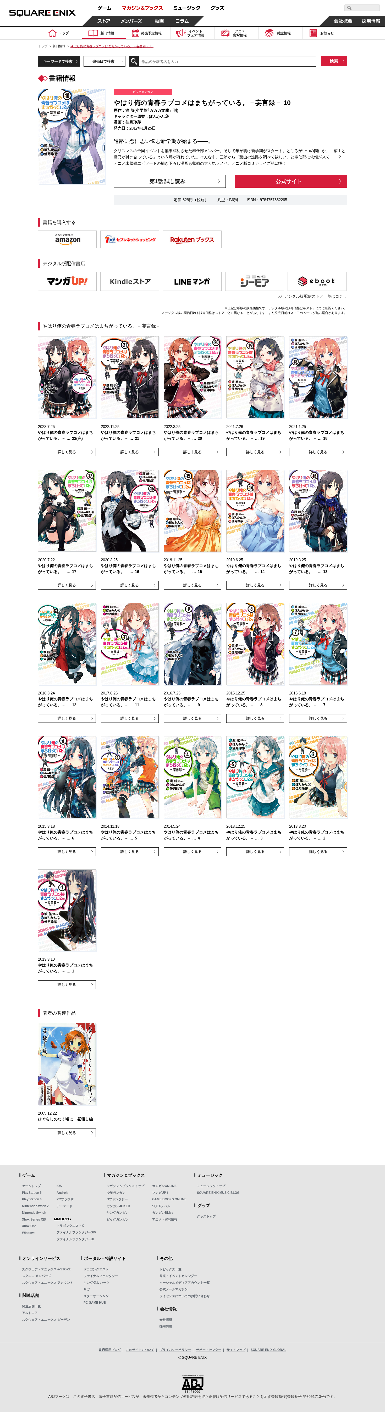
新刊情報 (59, 46)
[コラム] (182, 21)
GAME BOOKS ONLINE (169, 1199)
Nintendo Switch (34, 1213)
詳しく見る (67, 452)
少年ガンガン (116, 1193)
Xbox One (29, 1226)
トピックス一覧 (171, 1269)
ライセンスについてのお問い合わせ (185, 1296)
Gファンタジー (117, 1199)
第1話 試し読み (167, 181)
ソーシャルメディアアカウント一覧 (185, 1283)
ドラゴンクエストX (70, 1226)
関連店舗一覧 (31, 1306)
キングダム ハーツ (96, 1283)
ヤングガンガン (118, 1213)
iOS (59, 1186)
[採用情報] (371, 21)
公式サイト (289, 181)
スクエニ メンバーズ (36, 1276)
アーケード (64, 1206)
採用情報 (166, 1326)
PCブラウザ (65, 1199)
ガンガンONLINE (164, 1186)
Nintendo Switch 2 (35, 1206)
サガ (87, 1289)
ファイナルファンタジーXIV (76, 1232)
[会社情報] (343, 21)
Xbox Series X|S (34, 1219)
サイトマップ (236, 1350)
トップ (42, 46)
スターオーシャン (96, 1296)
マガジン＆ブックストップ (125, 1186)
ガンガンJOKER (118, 1206)
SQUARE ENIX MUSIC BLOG (218, 1193)
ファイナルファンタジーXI (75, 1239)
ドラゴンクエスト (96, 1269)
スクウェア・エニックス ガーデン (46, 1320)
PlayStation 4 (32, 1199)
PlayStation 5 (32, 1193)
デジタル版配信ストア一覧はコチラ (315, 296)
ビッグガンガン (118, 1219)
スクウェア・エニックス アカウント (47, 1283)
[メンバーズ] (132, 21)
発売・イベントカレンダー (178, 1276)
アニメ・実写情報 (164, 1219)
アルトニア (30, 1313)
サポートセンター (208, 1350)
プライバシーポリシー (175, 1350)
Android (62, 1193)
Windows (28, 1233)
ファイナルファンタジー (101, 1276)
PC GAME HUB (95, 1302)
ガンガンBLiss (162, 1213)
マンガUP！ (160, 1193)
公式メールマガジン (174, 1289)
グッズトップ (206, 1216)
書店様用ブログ (110, 1350)
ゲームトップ (31, 1186)
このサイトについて (140, 1350)
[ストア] (104, 21)
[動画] (159, 21)
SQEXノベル (161, 1206)
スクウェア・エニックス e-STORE (46, 1269)
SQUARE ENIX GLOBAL (268, 1350)
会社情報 (166, 1320)
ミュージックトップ (211, 1186)
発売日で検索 (103, 61)
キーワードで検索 (58, 61)
